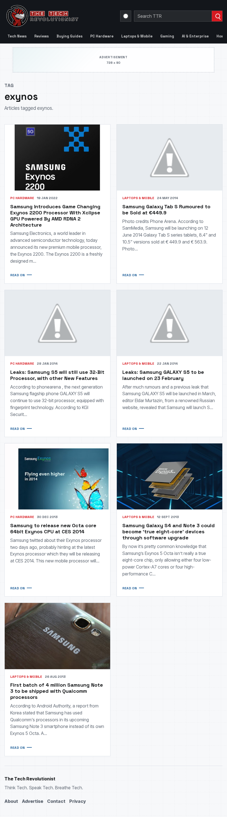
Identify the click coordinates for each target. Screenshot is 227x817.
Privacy (77, 801)
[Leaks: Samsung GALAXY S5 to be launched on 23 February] (169, 323)
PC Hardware (102, 36)
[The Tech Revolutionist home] (59, 16)
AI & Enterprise (195, 36)
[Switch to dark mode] (125, 16)
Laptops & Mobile (137, 36)
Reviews (41, 36)
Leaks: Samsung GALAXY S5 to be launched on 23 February (163, 375)
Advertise (32, 801)
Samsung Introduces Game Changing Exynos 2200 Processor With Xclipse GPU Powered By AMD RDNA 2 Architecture (55, 215)
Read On (17, 275)
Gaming (167, 36)
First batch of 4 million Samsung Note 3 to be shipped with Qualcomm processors (56, 691)
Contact (56, 801)
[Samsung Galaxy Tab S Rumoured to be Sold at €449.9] (169, 158)
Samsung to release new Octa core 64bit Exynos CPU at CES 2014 (53, 528)
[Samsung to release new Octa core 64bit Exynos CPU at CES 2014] (57, 476)
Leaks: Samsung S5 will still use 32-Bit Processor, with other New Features (57, 375)
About (11, 801)
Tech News (17, 36)
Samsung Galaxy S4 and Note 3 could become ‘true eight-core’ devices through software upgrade (168, 531)
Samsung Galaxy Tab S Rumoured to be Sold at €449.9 (166, 209)
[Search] (217, 16)
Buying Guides (69, 36)
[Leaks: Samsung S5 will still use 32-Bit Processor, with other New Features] (57, 323)
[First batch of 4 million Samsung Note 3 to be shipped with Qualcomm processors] (57, 636)
